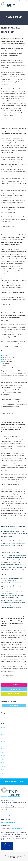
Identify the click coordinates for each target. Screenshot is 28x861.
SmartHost (13, 856)
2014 (13, 20)
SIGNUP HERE (14, 705)
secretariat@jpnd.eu (17, 828)
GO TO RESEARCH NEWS (14, 689)
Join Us (11, 815)
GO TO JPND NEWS (14, 685)
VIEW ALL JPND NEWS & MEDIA (14, 781)
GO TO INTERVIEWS (14, 694)
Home (8, 20)
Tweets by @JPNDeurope (8, 822)
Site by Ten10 (19, 856)
